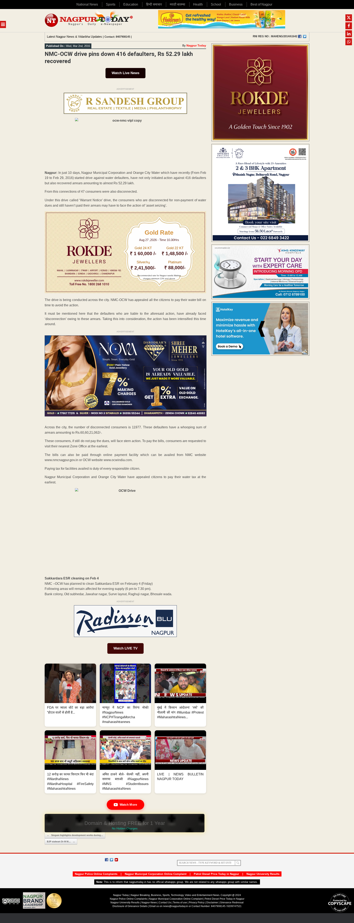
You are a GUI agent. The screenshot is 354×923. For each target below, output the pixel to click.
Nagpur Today (196, 45)
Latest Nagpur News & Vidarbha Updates (74, 36)
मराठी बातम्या (177, 4)
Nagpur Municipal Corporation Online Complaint (155, 873)
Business (236, 4)
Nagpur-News (149, 902)
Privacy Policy (196, 902)
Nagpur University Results (262, 873)
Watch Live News (125, 73)
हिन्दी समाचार (154, 4)
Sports (110, 4)
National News (87, 4)
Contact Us (165, 902)
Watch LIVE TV (125, 648)
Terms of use (180, 902)
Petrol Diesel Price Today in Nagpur (216, 873)
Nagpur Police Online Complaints (96, 873)
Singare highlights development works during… (75, 835)
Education (130, 4)
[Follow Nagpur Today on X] (111, 859)
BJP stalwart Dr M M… (61, 841)
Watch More (128, 804)
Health (198, 4)
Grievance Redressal (232, 902)
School (216, 4)
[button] (70, 695)
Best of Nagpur (261, 4)
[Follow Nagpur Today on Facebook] (106, 859)
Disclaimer (212, 902)
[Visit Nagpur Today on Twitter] (304, 36)
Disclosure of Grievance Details (130, 906)
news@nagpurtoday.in (175, 906)
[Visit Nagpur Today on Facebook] (299, 36)
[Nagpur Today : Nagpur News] (89, 20)
